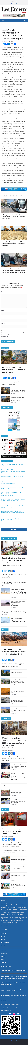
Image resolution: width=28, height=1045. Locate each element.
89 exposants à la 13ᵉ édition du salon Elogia (12, 785)
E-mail (3, 317)
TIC (2, 948)
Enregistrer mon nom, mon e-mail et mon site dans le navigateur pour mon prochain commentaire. (12, 334)
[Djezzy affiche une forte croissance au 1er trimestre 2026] (5, 886)
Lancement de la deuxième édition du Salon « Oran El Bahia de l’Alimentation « (18, 801)
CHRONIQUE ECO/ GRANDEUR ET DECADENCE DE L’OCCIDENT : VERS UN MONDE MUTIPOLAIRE (18, 390)
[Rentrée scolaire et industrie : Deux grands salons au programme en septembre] (5, 793)
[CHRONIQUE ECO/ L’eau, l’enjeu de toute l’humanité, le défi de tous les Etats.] (14, 357)
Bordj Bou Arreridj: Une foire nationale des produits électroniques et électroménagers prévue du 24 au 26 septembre (18, 776)
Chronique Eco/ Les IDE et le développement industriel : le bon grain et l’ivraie (17, 399)
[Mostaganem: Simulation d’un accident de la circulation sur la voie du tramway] (14, 206)
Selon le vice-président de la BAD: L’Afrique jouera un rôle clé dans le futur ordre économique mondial (14, 612)
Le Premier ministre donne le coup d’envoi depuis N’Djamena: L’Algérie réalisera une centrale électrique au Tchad (18, 621)
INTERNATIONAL (5, 942)
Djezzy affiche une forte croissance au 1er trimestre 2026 (18, 885)
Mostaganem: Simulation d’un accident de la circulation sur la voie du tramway (13, 216)
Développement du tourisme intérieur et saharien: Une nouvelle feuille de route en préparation (17, 701)
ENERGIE (3, 956)
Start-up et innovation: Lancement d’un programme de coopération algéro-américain (18, 859)
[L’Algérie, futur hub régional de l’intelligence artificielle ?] (5, 868)
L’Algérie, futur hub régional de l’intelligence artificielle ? (18, 867)
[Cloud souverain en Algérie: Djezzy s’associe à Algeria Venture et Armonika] (14, 819)
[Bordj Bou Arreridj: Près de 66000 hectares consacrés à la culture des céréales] (14, 233)
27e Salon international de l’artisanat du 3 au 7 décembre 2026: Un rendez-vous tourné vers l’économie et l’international (11, 494)
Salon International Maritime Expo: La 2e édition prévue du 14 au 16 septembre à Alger (18, 766)
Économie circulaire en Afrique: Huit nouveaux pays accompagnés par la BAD (14, 583)
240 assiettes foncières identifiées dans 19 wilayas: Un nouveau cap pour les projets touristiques (18, 682)
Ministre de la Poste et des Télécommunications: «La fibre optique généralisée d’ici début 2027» (18, 876)
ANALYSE (3, 939)
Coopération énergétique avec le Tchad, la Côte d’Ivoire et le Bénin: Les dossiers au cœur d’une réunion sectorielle (14, 561)
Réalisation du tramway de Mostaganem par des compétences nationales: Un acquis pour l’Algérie (13, 270)
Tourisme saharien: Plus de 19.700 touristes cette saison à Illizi (18, 691)
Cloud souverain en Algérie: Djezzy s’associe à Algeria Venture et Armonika (12, 831)
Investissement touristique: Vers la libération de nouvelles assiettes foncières (18, 672)
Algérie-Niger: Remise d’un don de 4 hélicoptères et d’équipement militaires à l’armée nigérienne (18, 603)
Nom (3, 310)
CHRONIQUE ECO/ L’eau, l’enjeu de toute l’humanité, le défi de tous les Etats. (13, 369)
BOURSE (3, 945)
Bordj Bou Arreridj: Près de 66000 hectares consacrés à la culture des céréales (13, 243)
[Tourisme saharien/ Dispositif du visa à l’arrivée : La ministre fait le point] (5, 711)
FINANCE (3, 959)
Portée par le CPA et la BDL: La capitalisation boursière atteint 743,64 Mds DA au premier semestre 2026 (13, 471)
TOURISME (3, 962)
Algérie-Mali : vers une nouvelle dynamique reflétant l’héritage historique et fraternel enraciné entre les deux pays (12, 519)
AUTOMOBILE (4, 950)
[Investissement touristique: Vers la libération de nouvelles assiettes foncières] (5, 673)
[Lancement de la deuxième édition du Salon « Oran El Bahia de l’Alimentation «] (5, 802)
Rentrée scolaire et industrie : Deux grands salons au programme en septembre (17, 792)
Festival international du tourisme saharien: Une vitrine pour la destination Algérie (14, 651)
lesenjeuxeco (11, 374)
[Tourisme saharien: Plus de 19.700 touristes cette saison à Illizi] (5, 692)
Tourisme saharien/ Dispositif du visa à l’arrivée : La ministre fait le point (18, 710)
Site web (3, 323)
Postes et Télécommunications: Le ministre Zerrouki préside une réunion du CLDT (14, 851)
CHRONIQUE (4, 953)
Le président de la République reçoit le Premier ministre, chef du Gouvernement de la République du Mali (12, 513)
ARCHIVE (14, 529)
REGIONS (3, 936)
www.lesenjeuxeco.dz (6, 1010)
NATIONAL (3, 933)
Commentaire (5, 292)
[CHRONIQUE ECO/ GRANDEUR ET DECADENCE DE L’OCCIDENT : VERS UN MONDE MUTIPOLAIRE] (5, 391)
